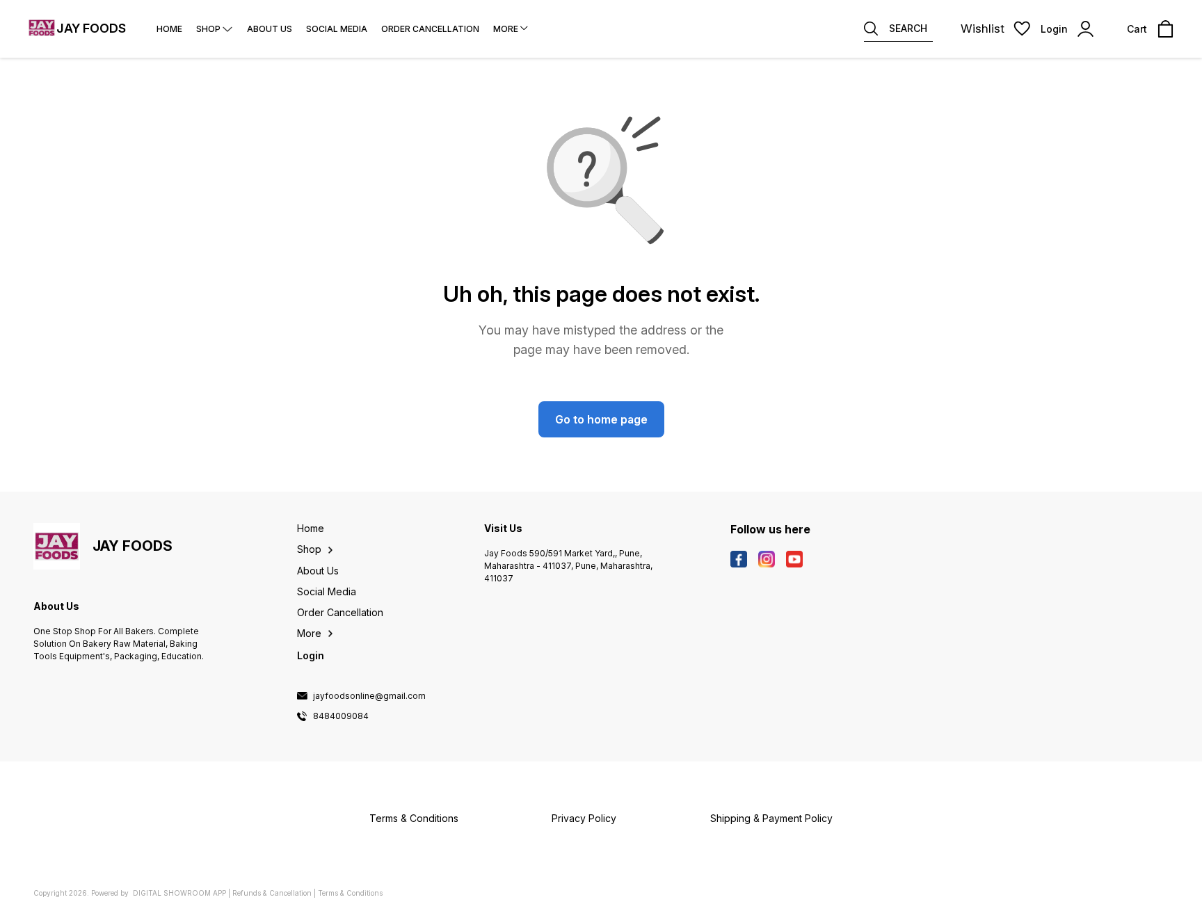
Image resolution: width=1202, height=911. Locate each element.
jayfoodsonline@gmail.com (369, 696)
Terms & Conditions (350, 893)
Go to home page (601, 419)
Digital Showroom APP (179, 893)
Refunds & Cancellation (272, 893)
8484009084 (341, 716)
